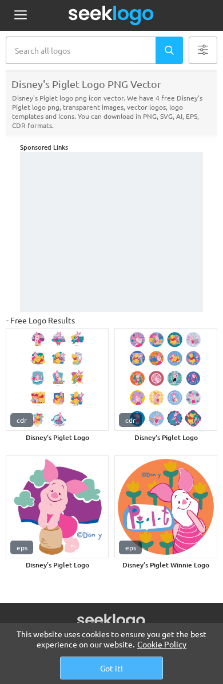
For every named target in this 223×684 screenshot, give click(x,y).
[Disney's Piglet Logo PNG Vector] (57, 379)
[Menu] (20, 15)
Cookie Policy (161, 644)
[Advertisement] (111, 232)
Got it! (111, 668)
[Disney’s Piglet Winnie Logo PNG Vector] (165, 506)
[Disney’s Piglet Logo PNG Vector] (57, 506)
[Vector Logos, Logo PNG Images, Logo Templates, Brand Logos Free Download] (111, 15)
